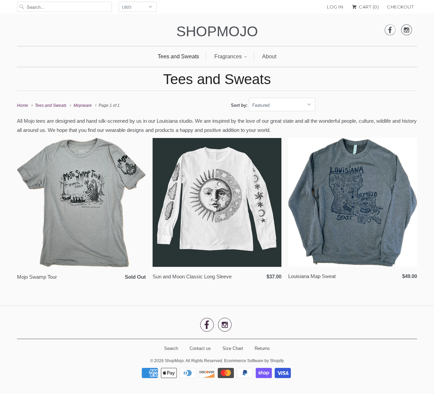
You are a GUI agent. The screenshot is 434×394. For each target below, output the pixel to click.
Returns (262, 348)
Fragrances (228, 56)
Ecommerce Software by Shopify (254, 360)
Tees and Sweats (178, 56)
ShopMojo (217, 31)
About (269, 56)
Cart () (368, 6)
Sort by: (240, 105)
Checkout (400, 6)
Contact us (200, 348)
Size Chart (232, 348)
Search (171, 348)
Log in (335, 6)
